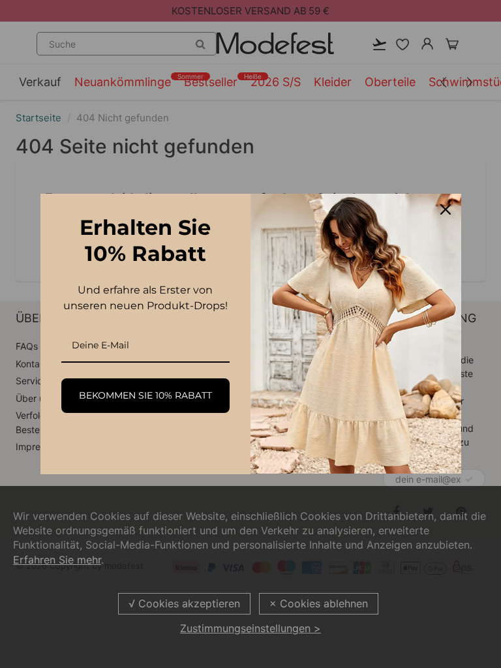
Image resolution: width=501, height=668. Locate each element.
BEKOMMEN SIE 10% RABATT (145, 395)
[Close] (445, 209)
